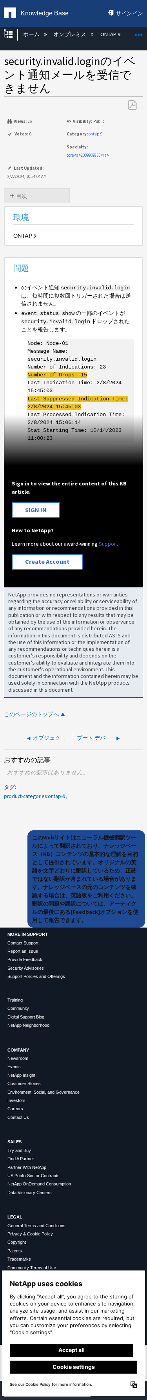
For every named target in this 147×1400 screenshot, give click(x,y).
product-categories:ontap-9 (34, 796)
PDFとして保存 (132, 105)
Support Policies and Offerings (36, 976)
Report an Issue (22, 951)
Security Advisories (25, 968)
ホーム (31, 34)
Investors (16, 1100)
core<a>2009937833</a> (88, 155)
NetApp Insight (21, 1075)
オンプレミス (70, 34)
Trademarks (19, 1259)
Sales (14, 1141)
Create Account (47, 561)
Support (108, 543)
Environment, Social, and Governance (43, 1092)
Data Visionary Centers (29, 1192)
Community (18, 1008)
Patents (14, 1250)
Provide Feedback (24, 959)
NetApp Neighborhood (28, 1025)
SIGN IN (36, 510)
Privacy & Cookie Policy (30, 1233)
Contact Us (18, 1117)
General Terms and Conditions (36, 1225)
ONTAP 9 (110, 34)
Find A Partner (20, 1158)
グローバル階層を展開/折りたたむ (13, 34)
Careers (15, 1108)
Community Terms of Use (31, 1267)
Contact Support (22, 943)
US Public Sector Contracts (33, 1175)
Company (18, 1050)
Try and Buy (19, 1150)
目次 (21, 196)
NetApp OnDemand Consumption (39, 1183)
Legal (14, 1217)
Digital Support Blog (25, 1017)
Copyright (16, 1242)
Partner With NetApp (26, 1167)
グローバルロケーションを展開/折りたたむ (138, 32)
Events (14, 1066)
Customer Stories (24, 1083)
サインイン (129, 13)
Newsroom (17, 1058)
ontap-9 (95, 134)
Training (15, 1000)
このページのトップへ (31, 714)
